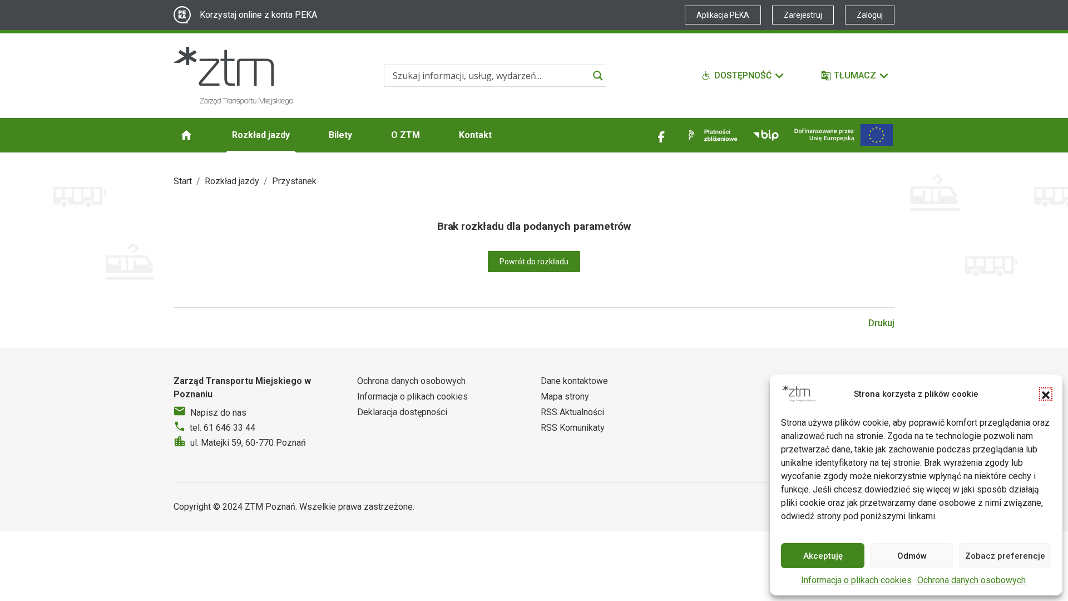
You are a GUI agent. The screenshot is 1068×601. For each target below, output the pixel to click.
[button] (1045, 394)
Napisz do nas (218, 412)
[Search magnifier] (598, 75)
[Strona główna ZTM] (233, 76)
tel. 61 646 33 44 (222, 427)
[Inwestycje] (843, 135)
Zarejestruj (803, 15)
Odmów (912, 556)
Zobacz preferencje (1005, 556)
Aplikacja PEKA (722, 15)
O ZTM (405, 135)
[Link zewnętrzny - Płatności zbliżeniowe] (711, 135)
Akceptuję (823, 556)
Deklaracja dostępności (402, 412)
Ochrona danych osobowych (971, 580)
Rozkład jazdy (261, 135)
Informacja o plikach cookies (856, 580)
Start (183, 181)
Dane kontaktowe (574, 381)
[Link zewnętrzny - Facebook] (661, 135)
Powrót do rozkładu (534, 261)
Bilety (340, 135)
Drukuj (881, 323)
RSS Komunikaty (573, 427)
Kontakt (475, 135)
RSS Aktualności (572, 412)
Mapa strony (565, 396)
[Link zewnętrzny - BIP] (766, 135)
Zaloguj (870, 15)
